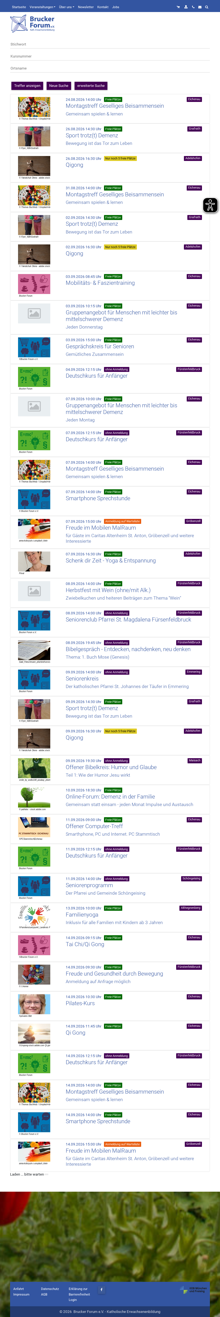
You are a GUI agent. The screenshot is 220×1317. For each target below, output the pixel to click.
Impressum (21, 1294)
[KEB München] (193, 1290)
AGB (44, 1294)
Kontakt (102, 7)
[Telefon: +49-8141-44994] (193, 7)
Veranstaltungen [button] (41, 7)
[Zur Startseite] (32, 23)
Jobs (115, 7)
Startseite (19, 7)
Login (73, 1300)
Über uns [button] (65, 7)
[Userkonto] (186, 7)
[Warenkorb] (178, 7)
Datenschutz (50, 1289)
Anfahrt (18, 1289)
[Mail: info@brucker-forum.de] (199, 7)
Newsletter (86, 7)
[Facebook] (101, 1290)
